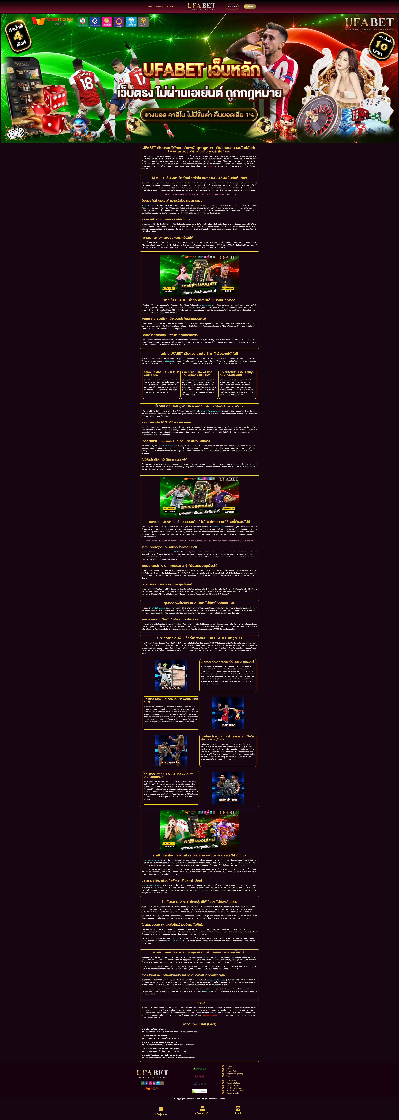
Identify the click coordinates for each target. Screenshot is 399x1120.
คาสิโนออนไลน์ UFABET (152, 860)
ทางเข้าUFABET (206, 305)
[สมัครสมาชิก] (202, 1108)
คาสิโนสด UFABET (154, 885)
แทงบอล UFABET (218, 527)
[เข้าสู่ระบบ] (161, 1109)
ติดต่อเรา (159, 6)
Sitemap (221, 1099)
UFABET (211, 166)
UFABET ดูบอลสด (158, 608)
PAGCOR (206, 991)
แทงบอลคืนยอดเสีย (172, 941)
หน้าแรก (149, 6)
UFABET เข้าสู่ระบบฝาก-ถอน (211, 411)
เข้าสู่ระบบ (161, 1114)
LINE (238, 1113)
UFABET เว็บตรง (148, 205)
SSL (231, 962)
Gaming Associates (218, 980)
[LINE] (238, 1108)
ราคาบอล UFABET (173, 552)
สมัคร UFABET (170, 361)
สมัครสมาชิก (202, 1113)
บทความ (170, 6)
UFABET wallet (167, 446)
